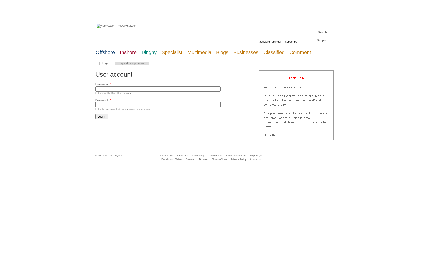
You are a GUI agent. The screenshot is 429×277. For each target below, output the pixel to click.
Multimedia (199, 52)
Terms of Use (219, 159)
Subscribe (291, 41)
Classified (274, 52)
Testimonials (215, 155)
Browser (203, 159)
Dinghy (149, 52)
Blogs (222, 52)
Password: (103, 100)
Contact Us (166, 155)
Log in (105, 63)
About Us (255, 159)
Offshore (105, 52)
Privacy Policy (238, 159)
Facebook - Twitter (171, 159)
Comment (300, 52)
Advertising (198, 155)
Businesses (245, 52)
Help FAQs (256, 155)
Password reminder (269, 41)
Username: (103, 84)
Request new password (132, 63)
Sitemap (190, 159)
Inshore (128, 52)
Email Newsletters (236, 155)
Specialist (172, 52)
